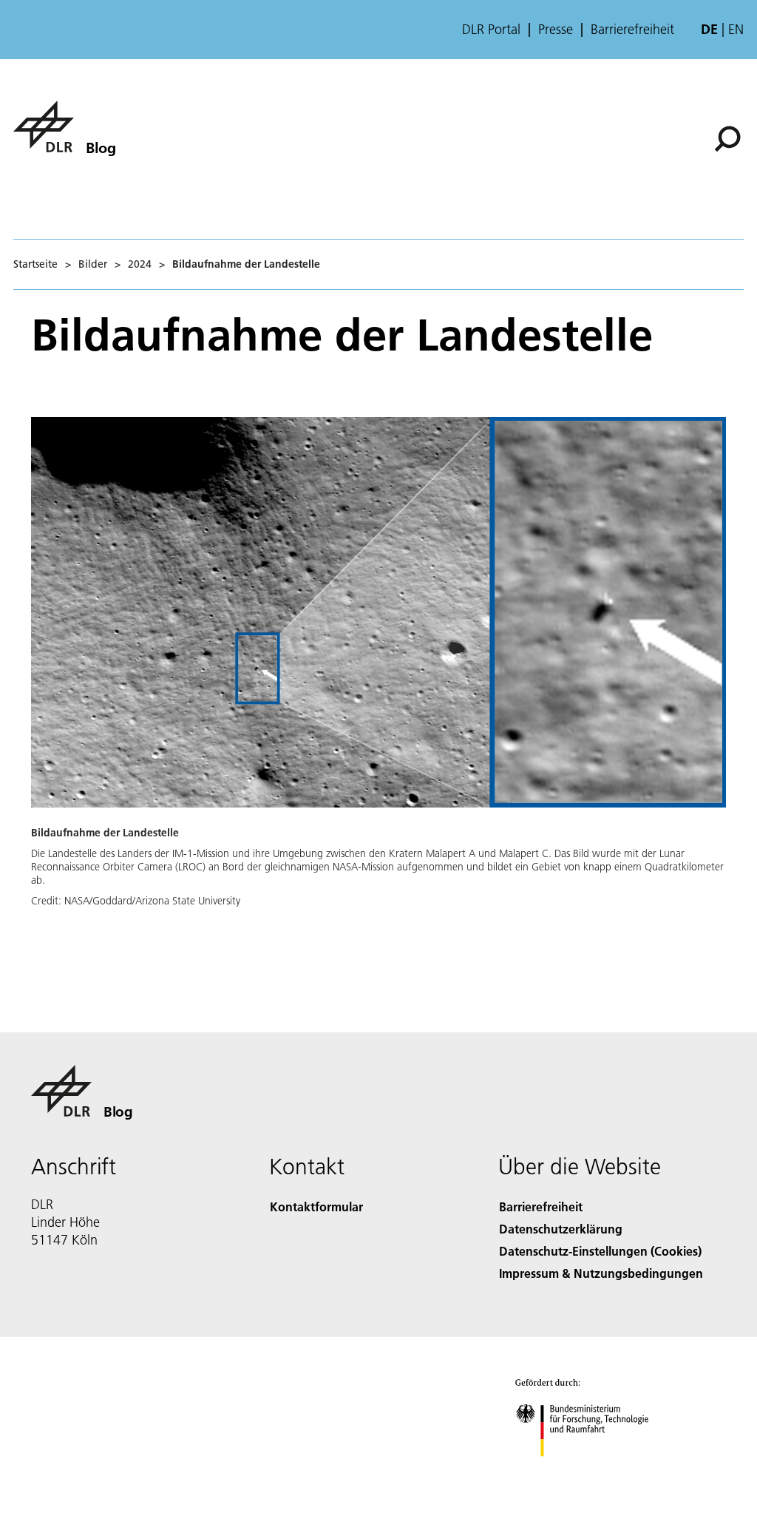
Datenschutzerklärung (560, 1228)
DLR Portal (491, 29)
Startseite (35, 264)
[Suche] (729, 137)
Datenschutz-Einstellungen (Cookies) (600, 1251)
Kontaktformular (316, 1206)
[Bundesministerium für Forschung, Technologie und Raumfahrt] (590, 1471)
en (736, 29)
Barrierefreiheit (632, 29)
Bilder (92, 264)
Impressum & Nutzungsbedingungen (601, 1273)
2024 (140, 264)
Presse (555, 29)
